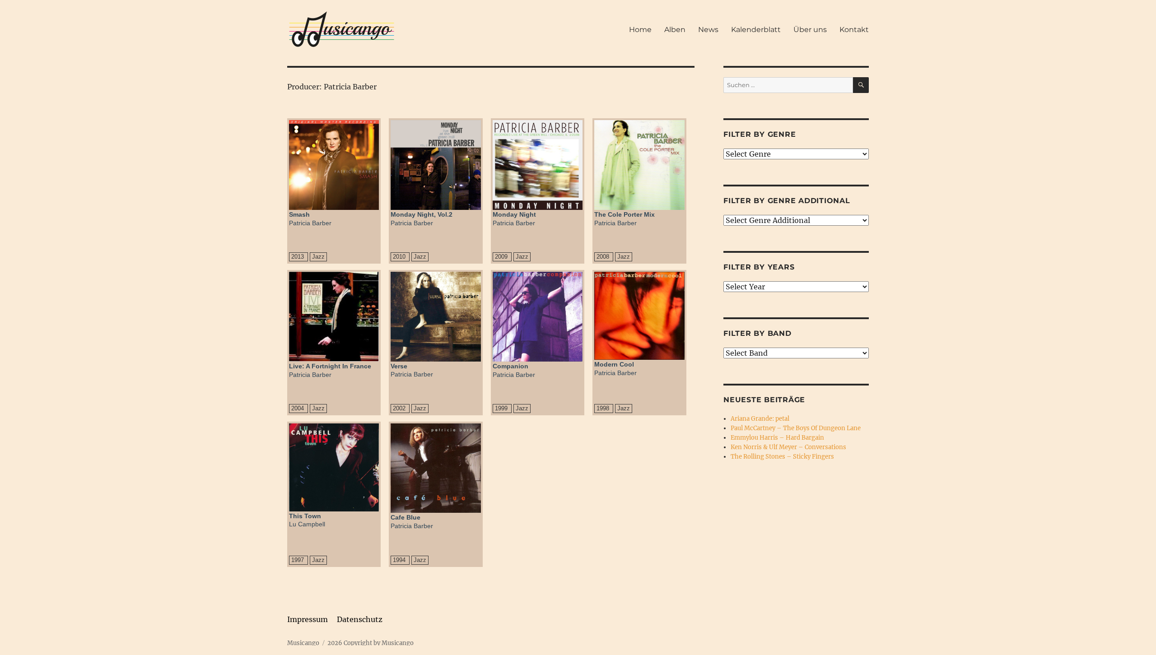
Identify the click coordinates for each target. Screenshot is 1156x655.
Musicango (303, 643)
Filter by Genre (759, 134)
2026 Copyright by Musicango (370, 643)
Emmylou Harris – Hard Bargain (777, 437)
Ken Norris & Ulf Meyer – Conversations (788, 447)
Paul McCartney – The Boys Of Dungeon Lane (796, 428)
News (708, 29)
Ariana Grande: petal (760, 419)
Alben (674, 29)
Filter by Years (758, 267)
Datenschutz (359, 619)
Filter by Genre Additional (786, 200)
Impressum (307, 619)
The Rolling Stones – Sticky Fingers (782, 456)
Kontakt (854, 29)
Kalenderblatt (756, 29)
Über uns (810, 29)
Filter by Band (757, 333)
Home (640, 29)
